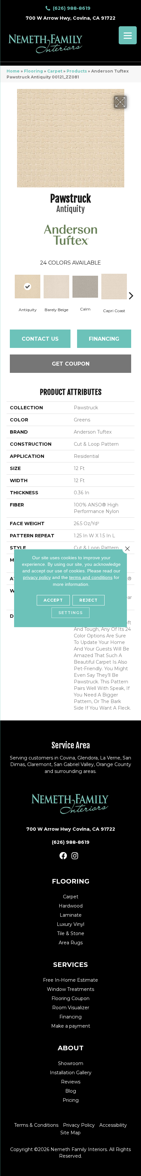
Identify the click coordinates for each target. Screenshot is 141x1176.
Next (131, 285)
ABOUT (71, 1048)
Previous (10, 285)
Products (77, 71)
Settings (70, 612)
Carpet (54, 71)
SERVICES (70, 965)
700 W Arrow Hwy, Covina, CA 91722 (70, 18)
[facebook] (63, 856)
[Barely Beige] (56, 286)
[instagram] (74, 856)
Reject (88, 600)
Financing (104, 339)
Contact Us (40, 339)
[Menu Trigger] (128, 35)
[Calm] (85, 286)
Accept (53, 600)
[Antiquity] (27, 286)
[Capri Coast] (114, 286)
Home (13, 71)
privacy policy (37, 577)
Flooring (33, 71)
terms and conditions (90, 577)
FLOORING (71, 881)
